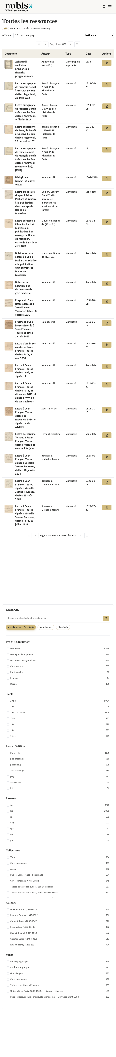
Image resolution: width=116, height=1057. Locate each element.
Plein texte (63, 627)
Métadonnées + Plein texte (21, 627)
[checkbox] (58, 648)
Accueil (102, 17)
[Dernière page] (77, 44)
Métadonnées (45, 627)
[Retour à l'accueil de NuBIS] (19, 7)
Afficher (6, 35)
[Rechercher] (104, 6)
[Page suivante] (70, 44)
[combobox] (58, 618)
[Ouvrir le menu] (109, 6)
